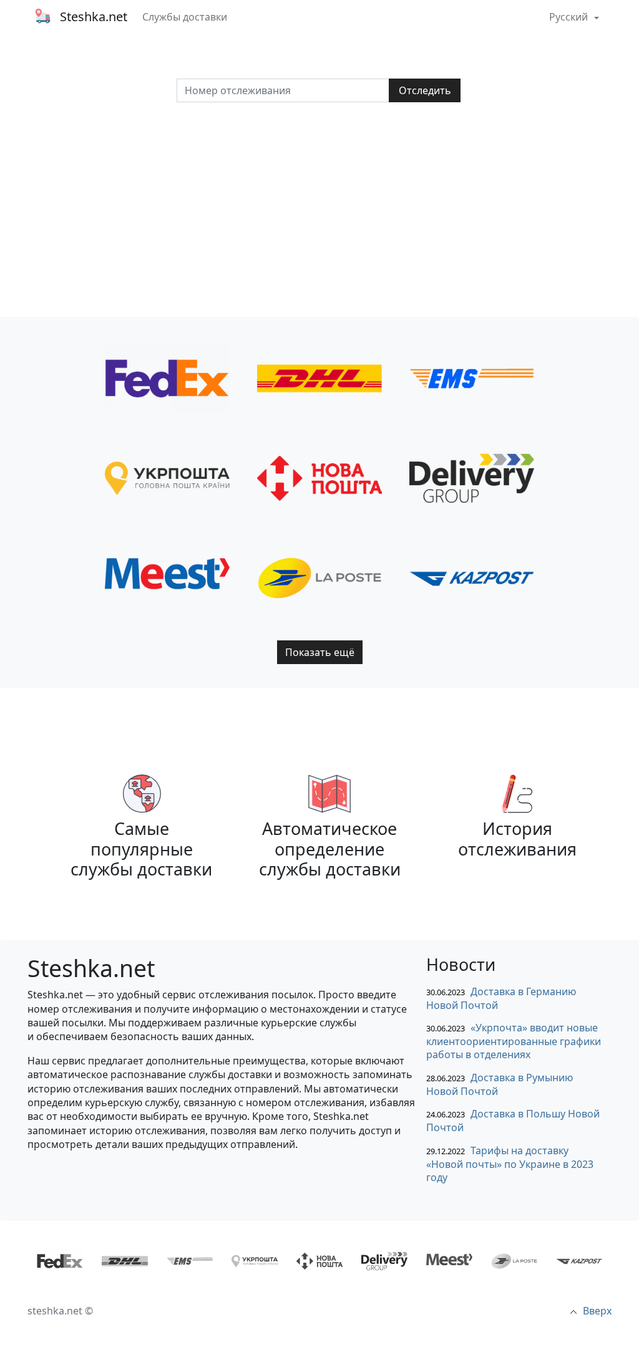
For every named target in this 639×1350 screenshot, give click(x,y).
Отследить (425, 90)
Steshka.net (93, 16)
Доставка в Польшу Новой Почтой (513, 1120)
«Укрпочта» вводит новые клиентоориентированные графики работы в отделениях (513, 1041)
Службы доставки (184, 17)
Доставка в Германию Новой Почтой (501, 998)
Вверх (597, 1311)
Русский (569, 17)
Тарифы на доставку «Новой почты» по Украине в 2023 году (509, 1164)
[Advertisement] (319, 209)
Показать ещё (319, 652)
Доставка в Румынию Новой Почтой (499, 1084)
